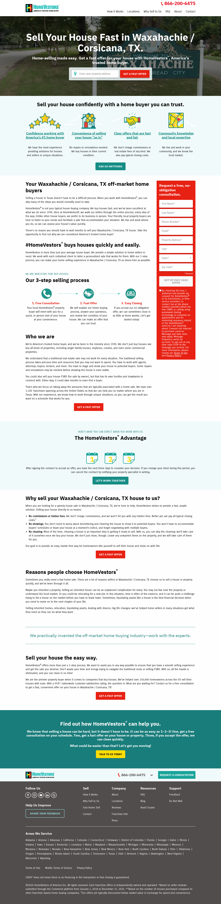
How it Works (115, 11)
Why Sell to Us (152, 11)
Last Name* (168, 213)
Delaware (113, 840)
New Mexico (108, 849)
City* (164, 249)
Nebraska (44, 849)
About (178, 11)
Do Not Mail (175, 801)
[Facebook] (28, 795)
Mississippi (162, 844)
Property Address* (172, 240)
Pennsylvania (44, 853)
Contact (190, 11)
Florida (151, 840)
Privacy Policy (173, 355)
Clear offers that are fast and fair (132, 135)
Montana (30, 849)
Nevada (56, 849)
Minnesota (147, 844)
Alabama (30, 840)
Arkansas (55, 840)
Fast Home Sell (91, 807)
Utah (120, 853)
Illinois (183, 840)
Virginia (143, 853)
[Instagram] (34, 795)
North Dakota (159, 849)
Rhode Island (62, 853)
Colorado (82, 840)
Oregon (30, 853)
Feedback (174, 794)
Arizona (42, 840)
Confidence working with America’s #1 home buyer (45, 135)
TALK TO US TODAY (110, 754)
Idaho (173, 840)
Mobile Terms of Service (58, 867)
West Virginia (174, 853)
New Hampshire (73, 849)
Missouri (176, 844)
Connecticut (97, 840)
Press (115, 820)
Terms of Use (181, 352)
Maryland (100, 844)
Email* (165, 231)
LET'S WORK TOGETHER (110, 480)
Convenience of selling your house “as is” (89, 135)
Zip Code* (167, 267)
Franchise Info (120, 814)
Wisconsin (31, 858)
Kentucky (62, 844)
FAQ (168, 11)
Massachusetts (117, 844)
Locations (133, 11)
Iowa (40, 844)
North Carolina (141, 849)
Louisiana (76, 844)
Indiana (30, 844)
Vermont (131, 853)
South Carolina (81, 853)
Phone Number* (171, 222)
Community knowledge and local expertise (176, 135)
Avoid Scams (147, 807)
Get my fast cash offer (176, 281)
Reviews (116, 807)
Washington (157, 853)
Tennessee (99, 853)
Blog (142, 801)
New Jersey (91, 849)
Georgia (162, 840)
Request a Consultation (177, 775)
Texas (112, 853)
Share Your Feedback (45, 813)
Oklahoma (184, 849)
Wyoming (45, 858)
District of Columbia (133, 840)
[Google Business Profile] (53, 795)
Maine (88, 844)
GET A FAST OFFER (88, 407)
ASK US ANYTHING (110, 166)
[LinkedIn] (47, 795)
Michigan (133, 844)
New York (124, 849)
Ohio (172, 849)
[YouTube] (41, 795)
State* (165, 258)
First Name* (168, 203)
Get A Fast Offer (134, 73)
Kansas (50, 844)
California (68, 840)
